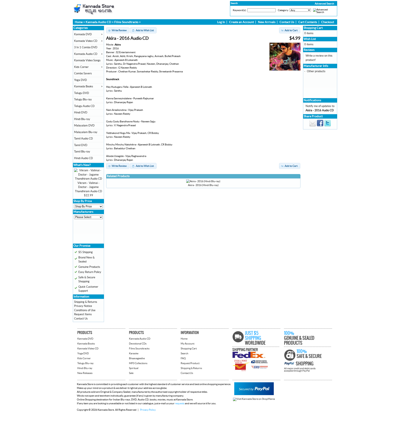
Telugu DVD (81, 93)
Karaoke (133, 353)
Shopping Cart (313, 27)
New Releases (84, 373)
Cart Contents (307, 22)
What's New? (82, 165)
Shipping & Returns (85, 301)
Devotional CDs (137, 343)
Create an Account (241, 22)
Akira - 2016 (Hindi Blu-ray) (203, 185)
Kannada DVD (83, 34)
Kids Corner (81, 67)
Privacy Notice (83, 306)
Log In (221, 22)
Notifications (312, 100)
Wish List (310, 39)
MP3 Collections (138, 363)
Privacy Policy (148, 410)
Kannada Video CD (85, 41)
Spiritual (133, 368)
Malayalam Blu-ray (85, 132)
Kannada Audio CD (98, 22)
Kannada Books (83, 86)
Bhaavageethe (137, 358)
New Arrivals (266, 22)
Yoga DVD (80, 80)
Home (79, 22)
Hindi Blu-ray (82, 119)
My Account (187, 343)
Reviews (309, 49)
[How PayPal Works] (254, 394)
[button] (315, 3)
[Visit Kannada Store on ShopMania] (254, 399)
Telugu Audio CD (84, 106)
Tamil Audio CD (83, 138)
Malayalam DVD (84, 125)
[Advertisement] (87, 232)
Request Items (83, 314)
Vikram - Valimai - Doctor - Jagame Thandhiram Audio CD (88, 187)
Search (184, 353)
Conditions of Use (84, 310)
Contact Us (287, 22)
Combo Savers (83, 73)
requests (179, 403)
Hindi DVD (80, 112)
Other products (316, 71)
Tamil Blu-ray (82, 151)
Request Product (190, 363)
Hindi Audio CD (83, 158)
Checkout (327, 22)
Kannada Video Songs (87, 60)
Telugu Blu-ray (83, 99)
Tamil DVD (80, 145)
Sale (131, 373)
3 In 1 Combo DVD (85, 47)
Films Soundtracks (126, 22)
